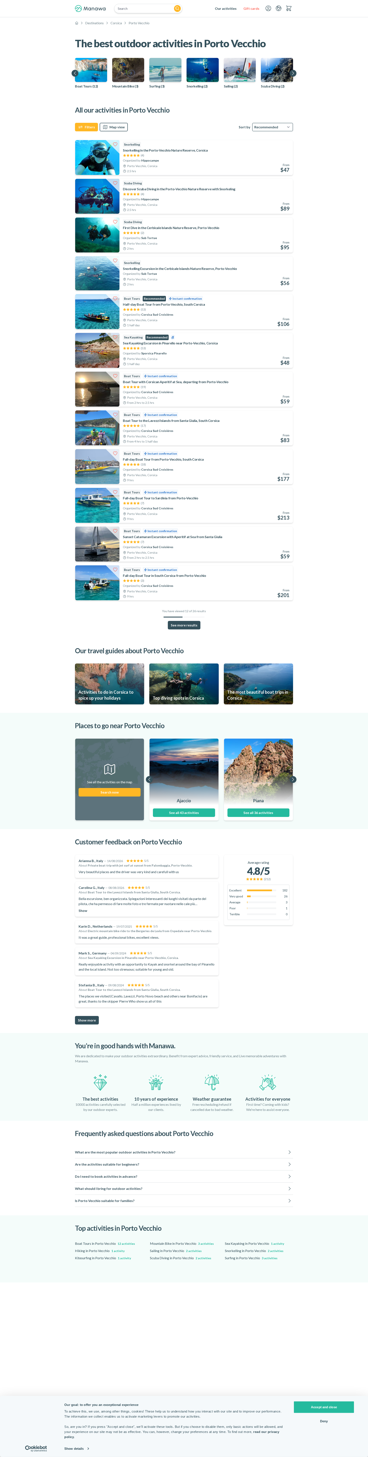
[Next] (293, 73)
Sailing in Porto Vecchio (176, 1251)
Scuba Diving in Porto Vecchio (180, 1258)
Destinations (94, 23)
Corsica (116, 23)
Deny (324, 1421)
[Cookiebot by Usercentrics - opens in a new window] (36, 1449)
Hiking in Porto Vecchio (100, 1251)
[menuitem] (226, 8)
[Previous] (75, 73)
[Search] (177, 8)
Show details (74, 1448)
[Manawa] (90, 8)
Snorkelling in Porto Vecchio (254, 1251)
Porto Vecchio (139, 23)
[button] (184, 1152)
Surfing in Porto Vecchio (251, 1258)
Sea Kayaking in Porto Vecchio (254, 1243)
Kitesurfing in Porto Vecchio (103, 1258)
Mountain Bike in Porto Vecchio (182, 1243)
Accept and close (324, 1407)
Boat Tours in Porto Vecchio (105, 1243)
